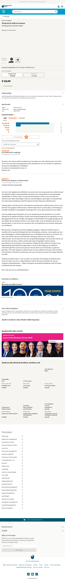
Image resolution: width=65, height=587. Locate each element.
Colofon (35, 565)
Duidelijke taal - (6, 385)
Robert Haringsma (7, 20)
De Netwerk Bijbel (50, 385)
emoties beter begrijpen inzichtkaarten (30, 414)
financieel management (9, 451)
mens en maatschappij (9, 472)
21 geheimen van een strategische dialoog (51, 414)
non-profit (5, 475)
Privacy (41, 565)
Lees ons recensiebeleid (8, 148)
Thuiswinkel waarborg (11, 565)
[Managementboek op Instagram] (36, 574)
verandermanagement (9, 505)
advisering (5, 436)
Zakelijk (4, 531)
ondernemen (6, 478)
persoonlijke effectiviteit (9, 490)
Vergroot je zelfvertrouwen (10, 413)
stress (15, 109)
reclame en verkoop (8, 499)
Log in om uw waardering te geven (11, 140)
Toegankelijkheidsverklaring (23, 567)
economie (5, 448)
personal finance (7, 484)
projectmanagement (8, 493)
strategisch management (10, 502)
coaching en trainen (8, 442)
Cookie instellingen (55, 565)
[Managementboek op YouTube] (32, 574)
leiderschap (5, 466)
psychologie (5, 496)
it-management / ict (8, 460)
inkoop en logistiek (7, 454)
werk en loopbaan (7, 508)
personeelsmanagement (9, 487)
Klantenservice (7, 527)
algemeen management (9, 439)
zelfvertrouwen (22, 109)
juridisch (4, 463)
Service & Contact (38, 567)
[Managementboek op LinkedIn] (28, 574)
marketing (5, 469)
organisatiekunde (7, 481)
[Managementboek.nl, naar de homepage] (7, 7)
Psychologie (6, 16)
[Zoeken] (56, 11)
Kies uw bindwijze (6, 71)
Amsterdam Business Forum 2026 (17, 338)
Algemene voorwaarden (25, 565)
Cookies (46, 565)
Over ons (46, 567)
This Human (26, 385)
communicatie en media (9, 445)
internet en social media (9, 457)
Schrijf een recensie (9, 144)
